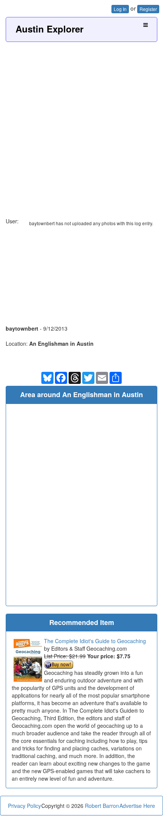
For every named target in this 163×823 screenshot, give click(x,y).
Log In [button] (120, 9)
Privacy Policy (24, 805)
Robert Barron (102, 805)
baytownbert (22, 328)
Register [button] (148, 9)
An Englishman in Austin (61, 343)
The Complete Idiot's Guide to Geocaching (95, 641)
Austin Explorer (49, 28)
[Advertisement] (81, 127)
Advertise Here (137, 805)
